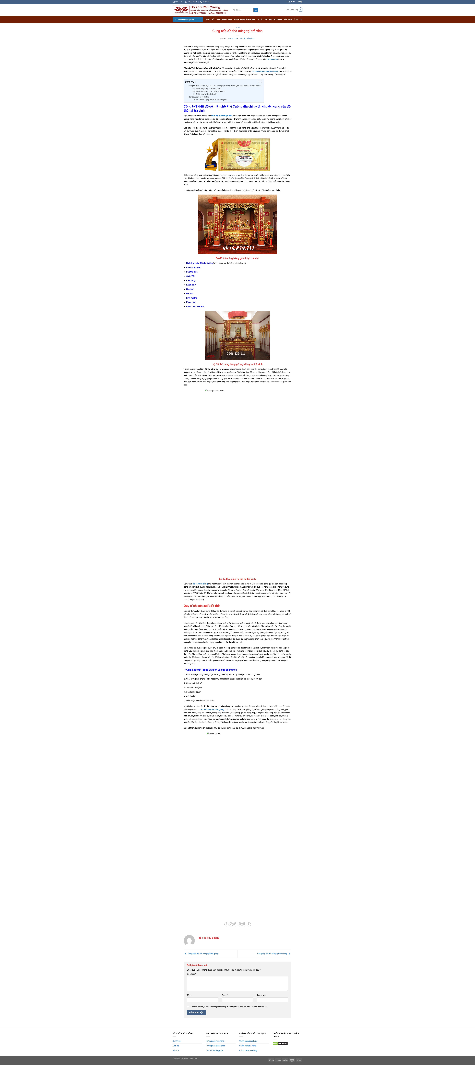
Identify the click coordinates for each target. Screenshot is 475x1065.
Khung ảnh (191, 302)
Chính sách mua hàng (248, 1050)
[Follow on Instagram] (289, 2)
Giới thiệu (176, 1041)
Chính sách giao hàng (248, 1041)
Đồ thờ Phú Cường (247, 38)
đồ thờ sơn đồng (200, 584)
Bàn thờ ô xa (192, 272)
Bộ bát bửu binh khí (195, 306)
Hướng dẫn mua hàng (215, 1041)
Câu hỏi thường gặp (214, 1050)
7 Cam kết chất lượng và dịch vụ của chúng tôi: (210, 100)
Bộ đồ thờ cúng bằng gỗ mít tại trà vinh (207, 88)
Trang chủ (209, 19)
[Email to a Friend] (235, 924)
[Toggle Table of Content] (258, 82)
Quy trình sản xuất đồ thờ (199, 97)
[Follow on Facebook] (287, 2)
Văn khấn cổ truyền (293, 19)
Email (225, 995)
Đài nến (189, 293)
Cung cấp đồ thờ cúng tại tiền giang (203, 954)
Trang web (261, 995)
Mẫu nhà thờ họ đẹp (273, 19)
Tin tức (260, 19)
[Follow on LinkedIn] (301, 2)
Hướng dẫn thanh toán (215, 1046)
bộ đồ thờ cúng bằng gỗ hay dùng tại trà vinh (209, 91)
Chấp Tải (190, 276)
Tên (189, 995)
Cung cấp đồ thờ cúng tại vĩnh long (272, 954)
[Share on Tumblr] (249, 924)
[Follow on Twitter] (292, 2)
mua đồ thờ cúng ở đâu (221, 116)
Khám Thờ (191, 285)
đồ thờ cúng (272, 59)
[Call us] (296, 2)
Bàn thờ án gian (193, 267)
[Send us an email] (294, 2)
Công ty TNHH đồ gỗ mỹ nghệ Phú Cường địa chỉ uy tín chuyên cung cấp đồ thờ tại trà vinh (225, 86)
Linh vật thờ (191, 298)
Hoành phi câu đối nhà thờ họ (199, 263)
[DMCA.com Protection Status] (280, 1043)
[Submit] (255, 10)
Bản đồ (176, 1050)
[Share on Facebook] (226, 924)
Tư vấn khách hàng (224, 19)
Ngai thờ (190, 289)
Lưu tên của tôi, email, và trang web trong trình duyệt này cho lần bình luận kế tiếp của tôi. (229, 1007)
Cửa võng (190, 280)
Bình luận (191, 974)
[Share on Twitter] (231, 924)
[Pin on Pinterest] (240, 924)
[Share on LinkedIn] (244, 924)
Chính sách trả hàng (247, 1046)
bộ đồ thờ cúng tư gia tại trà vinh (204, 94)
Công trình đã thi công (244, 19)
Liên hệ (176, 1046)
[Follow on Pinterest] (299, 2)
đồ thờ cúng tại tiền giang (212, 709)
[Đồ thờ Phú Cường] (200, 10)
